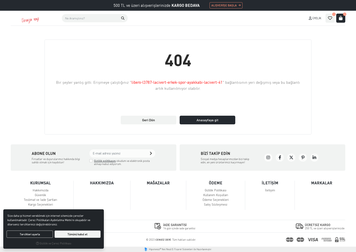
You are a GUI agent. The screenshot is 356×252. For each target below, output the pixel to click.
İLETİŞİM (270, 182)
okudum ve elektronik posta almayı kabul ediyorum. (122, 162)
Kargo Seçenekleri (40, 204)
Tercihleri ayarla (30, 234)
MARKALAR (321, 182)
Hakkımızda (40, 190)
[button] (123, 18)
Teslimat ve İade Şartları (40, 199)
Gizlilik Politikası (215, 190)
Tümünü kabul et (77, 234)
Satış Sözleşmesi (215, 204)
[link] (268, 157)
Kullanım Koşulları (215, 195)
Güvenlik (40, 195)
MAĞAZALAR (158, 182)
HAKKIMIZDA (102, 182)
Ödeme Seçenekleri (216, 199)
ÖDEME (215, 182)
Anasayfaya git (207, 120)
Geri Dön (148, 120)
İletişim (270, 190)
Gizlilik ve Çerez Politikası (55, 243)
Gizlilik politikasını (105, 161)
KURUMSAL (40, 182)
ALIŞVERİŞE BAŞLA (224, 5)
